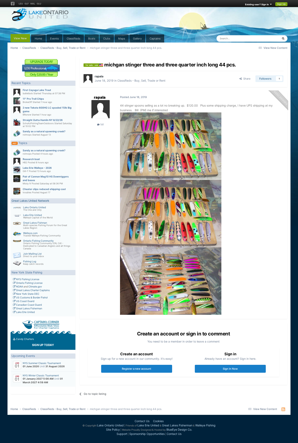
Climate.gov (35, 286)
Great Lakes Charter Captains (32, 290)
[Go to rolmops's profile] (16, 133)
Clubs (106, 38)
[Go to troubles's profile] (16, 191)
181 (102, 124)
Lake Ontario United (34, 207)
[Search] (283, 38)
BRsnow (27, 114)
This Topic (267, 38)
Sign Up (281, 4)
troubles (27, 192)
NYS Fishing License (27, 279)
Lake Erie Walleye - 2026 (37, 167)
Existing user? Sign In (257, 4)
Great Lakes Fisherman (28, 308)
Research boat (31, 159)
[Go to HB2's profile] (16, 161)
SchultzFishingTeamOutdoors (38, 123)
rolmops (27, 134)
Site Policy (113, 429)
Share (246, 78)
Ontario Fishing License (29, 282)
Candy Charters (24, 339)
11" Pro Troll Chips (33, 98)
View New (20, 38)
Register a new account (136, 368)
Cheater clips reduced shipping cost (44, 189)
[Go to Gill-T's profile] (16, 170)
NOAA (19, 286)
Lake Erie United (32, 215)
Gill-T (25, 171)
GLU (39, 3)
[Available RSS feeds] (283, 409)
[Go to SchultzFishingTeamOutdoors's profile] (16, 122)
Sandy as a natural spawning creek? (44, 131)
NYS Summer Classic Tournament (42, 363)
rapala (99, 76)
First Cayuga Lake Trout (37, 90)
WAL (32, 3)
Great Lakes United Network (30, 200)
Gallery (137, 38)
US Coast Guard (24, 301)
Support (122, 434)
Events (54, 38)
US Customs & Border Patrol (31, 297)
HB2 (25, 162)
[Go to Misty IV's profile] (16, 178)
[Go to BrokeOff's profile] (16, 100)
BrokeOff (27, 102)
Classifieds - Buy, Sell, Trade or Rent (141, 80)
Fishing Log (29, 261)
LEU (21, 3)
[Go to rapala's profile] (88, 78)
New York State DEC (27, 293)
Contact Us (142, 421)
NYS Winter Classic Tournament (41, 375)
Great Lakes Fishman (35, 222)
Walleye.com (30, 233)
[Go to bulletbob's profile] (16, 92)
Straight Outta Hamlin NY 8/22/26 (43, 120)
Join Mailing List (32, 253)
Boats (91, 38)
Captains (155, 38)
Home (38, 38)
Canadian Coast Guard (28, 304)
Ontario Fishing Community (38, 240)
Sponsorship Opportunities (147, 434)
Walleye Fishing (205, 425)
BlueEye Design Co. (179, 429)
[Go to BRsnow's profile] (16, 109)
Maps (121, 38)
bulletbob (28, 93)
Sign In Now (230, 368)
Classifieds (73, 38)
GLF (27, 3)
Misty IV (27, 183)
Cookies (158, 421)
